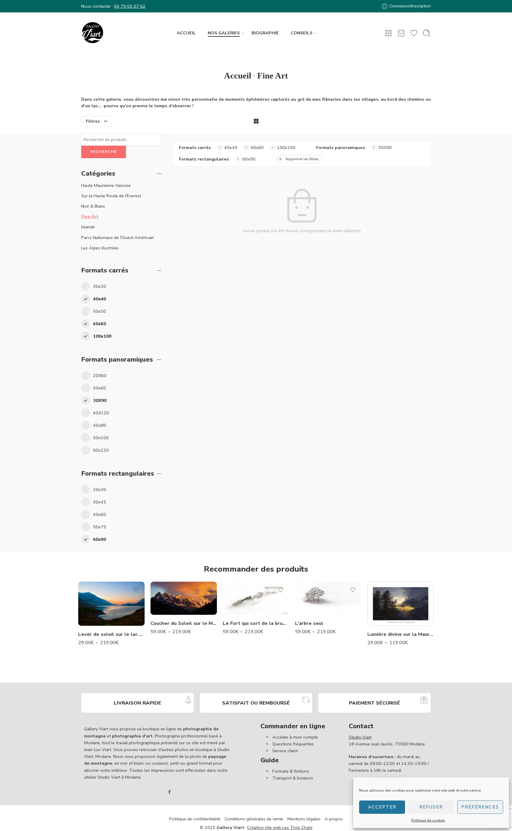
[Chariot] (401, 33)
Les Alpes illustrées (100, 248)
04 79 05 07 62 (129, 6)
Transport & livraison (292, 778)
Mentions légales (304, 819)
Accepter (382, 807)
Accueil (237, 75)
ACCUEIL (186, 33)
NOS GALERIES (224, 33)
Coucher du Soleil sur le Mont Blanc (184, 623)
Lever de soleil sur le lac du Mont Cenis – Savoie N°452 (111, 634)
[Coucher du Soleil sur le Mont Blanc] (184, 598)
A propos (334, 819)
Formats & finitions (290, 771)
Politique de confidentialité (194, 819)
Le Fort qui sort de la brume (256, 623)
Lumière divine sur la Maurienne (400, 634)
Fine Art (89, 216)
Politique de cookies (428, 820)
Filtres (93, 121)
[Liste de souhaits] (136, 590)
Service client (285, 751)
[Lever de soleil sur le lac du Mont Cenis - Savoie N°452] (111, 604)
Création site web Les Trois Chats (280, 827)
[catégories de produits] (388, 33)
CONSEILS (301, 33)
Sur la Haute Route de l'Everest (111, 196)
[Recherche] (427, 33)
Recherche (103, 151)
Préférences (480, 807)
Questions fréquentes (293, 744)
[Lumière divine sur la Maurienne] (400, 604)
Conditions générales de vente (254, 819)
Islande (88, 227)
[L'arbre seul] (328, 598)
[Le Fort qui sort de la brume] (256, 598)
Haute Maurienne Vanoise (106, 185)
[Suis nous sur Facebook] (169, 792)
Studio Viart (360, 737)
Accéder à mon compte (295, 737)
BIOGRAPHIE (265, 33)
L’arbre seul (309, 623)
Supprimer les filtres (302, 159)
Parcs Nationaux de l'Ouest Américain (117, 237)
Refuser (431, 807)
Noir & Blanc (93, 206)
